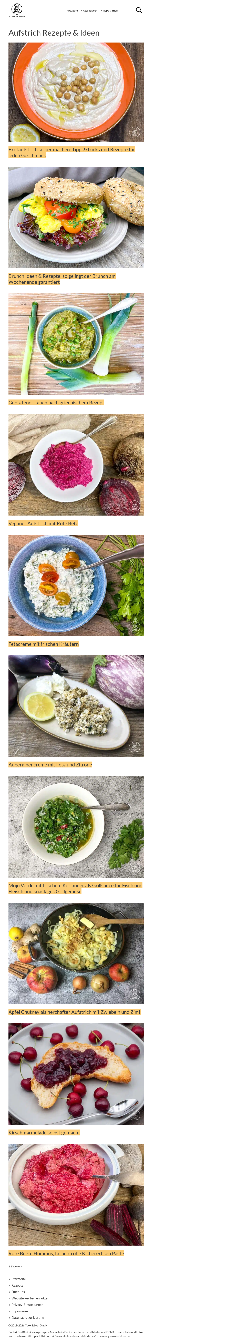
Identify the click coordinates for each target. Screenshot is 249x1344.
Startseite (19, 1279)
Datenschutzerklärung (28, 1317)
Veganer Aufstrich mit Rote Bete (43, 523)
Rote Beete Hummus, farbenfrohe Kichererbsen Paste (66, 1253)
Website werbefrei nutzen (30, 1298)
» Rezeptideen (89, 10)
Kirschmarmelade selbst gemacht (44, 1132)
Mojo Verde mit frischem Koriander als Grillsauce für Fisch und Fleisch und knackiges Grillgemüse (75, 888)
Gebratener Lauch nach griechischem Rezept (56, 402)
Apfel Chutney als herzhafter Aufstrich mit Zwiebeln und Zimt (74, 1012)
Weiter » (17, 1266)
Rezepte (17, 1285)
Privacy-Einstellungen (27, 1304)
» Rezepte (72, 10)
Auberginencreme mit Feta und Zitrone (50, 764)
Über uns (18, 1292)
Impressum (20, 1311)
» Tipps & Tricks (110, 10)
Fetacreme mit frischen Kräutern (43, 644)
